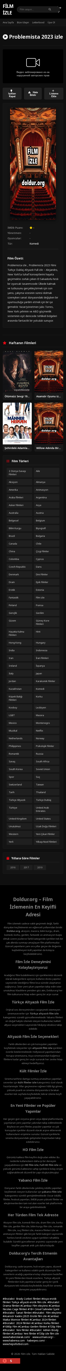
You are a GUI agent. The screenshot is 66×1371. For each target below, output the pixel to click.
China (12, 551)
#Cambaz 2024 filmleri (43, 1319)
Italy (11, 673)
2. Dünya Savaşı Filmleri (17, 472)
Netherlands (16, 738)
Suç (38, 776)
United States (43, 818)
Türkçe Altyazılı (17, 800)
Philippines (15, 746)
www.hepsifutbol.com (15, 1344)
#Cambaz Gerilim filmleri (33, 1326)
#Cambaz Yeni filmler (24, 1333)
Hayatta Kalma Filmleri (16, 633)
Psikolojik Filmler (45, 746)
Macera (40, 715)
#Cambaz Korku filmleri (45, 1323)
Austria (40, 512)
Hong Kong (15, 642)
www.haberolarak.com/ (16, 1337)
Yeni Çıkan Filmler (45, 834)
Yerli (11, 841)
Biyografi (41, 528)
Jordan (12, 681)
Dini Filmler (42, 574)
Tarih (11, 792)
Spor (11, 776)
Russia (39, 753)
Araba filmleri (16, 497)
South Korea (16, 769)
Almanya (40, 482)
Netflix (39, 730)
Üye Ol (51, 22)
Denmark (14, 574)
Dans (39, 566)
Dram (12, 582)
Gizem (12, 620)
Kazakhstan (15, 688)
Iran (11, 658)
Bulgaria (40, 536)
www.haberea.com (14, 1340)
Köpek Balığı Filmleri (15, 698)
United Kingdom (18, 818)
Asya (38, 505)
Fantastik (14, 597)
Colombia (14, 559)
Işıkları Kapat (12, 95)
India (11, 650)
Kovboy (13, 707)
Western (13, 834)
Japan (39, 673)
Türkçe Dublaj (43, 800)
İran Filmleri (42, 658)
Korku (39, 696)
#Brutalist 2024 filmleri (17, 1323)
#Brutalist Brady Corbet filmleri (22, 1298)
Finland (13, 605)
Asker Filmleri (16, 505)
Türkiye (13, 807)
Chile (38, 543)
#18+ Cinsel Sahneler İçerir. (44, 1309)
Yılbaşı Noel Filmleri (46, 841)
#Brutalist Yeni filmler (16, 1330)
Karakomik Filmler (45, 681)
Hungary (40, 642)
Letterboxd (38, 22)
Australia (13, 512)
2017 (26, 867)
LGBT (12, 715)
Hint (38, 631)
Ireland (13, 665)
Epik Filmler (42, 582)
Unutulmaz (15, 826)
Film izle (8, 9)
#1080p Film (10, 1326)
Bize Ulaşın (23, 22)
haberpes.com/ (36, 1340)
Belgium (40, 520)
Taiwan (40, 784)
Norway (40, 738)
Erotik (12, 589)
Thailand (41, 792)
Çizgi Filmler (42, 551)
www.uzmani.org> (43, 1337)
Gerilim (40, 613)
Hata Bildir (34, 93)
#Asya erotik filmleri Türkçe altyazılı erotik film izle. (29, 1300)
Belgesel (14, 520)
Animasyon (42, 489)
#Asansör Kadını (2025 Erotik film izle (25, 1316)
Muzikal (13, 730)
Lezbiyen (41, 707)
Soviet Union (43, 769)
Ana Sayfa (8, 22)
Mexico (13, 723)
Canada (13, 543)
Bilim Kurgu (15, 528)
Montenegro (43, 723)
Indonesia (41, 650)
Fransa (39, 605)
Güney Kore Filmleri (42, 622)
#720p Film (54, 1326)
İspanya (40, 665)
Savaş (12, 761)
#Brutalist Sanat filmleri (17, 1312)
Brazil (12, 536)
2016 (12, 867)
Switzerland (15, 784)
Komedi (34, 243)
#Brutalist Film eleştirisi (46, 1312)
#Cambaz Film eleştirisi (34, 1305)
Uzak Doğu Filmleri (46, 826)
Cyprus (40, 559)
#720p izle (43, 1333)
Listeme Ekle (53, 95)
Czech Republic (17, 566)
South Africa (42, 761)
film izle (54, 1333)
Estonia (40, 589)
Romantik (14, 753)
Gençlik (13, 613)
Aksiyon (13, 482)
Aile (38, 471)
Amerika (13, 489)
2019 (39, 867)
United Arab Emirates (42, 809)
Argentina (41, 497)
